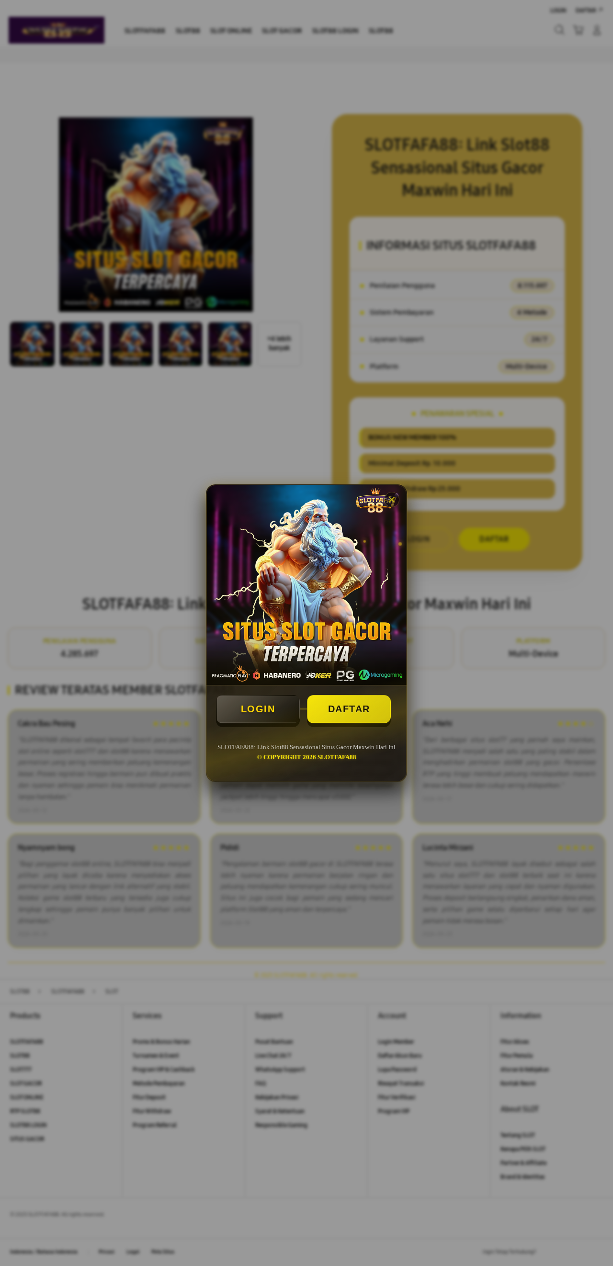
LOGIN (258, 709)
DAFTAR (349, 709)
